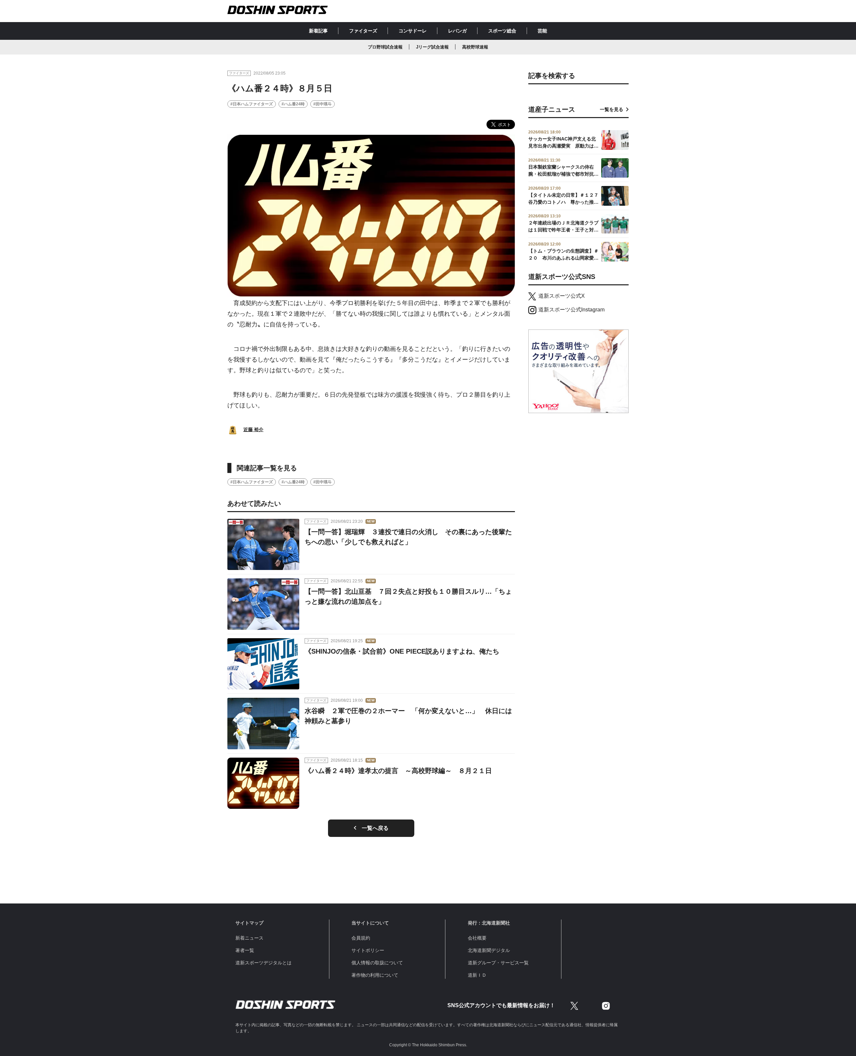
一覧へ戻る (375, 828)
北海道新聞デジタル (489, 950)
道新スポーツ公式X (561, 296)
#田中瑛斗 (322, 104)
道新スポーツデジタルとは (263, 962)
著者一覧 (244, 950)
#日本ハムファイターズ (251, 104)
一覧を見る (611, 109)
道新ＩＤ (477, 975)
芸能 (542, 30)
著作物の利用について (374, 975)
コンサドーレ (413, 30)
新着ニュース (249, 938)
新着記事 (318, 30)
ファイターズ (363, 30)
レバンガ (457, 30)
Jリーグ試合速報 (432, 47)
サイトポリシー (367, 950)
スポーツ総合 (502, 30)
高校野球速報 (475, 47)
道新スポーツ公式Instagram (571, 309)
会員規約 (360, 938)
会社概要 (477, 938)
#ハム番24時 (293, 104)
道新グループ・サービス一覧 (498, 962)
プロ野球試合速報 (385, 47)
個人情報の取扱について (377, 962)
